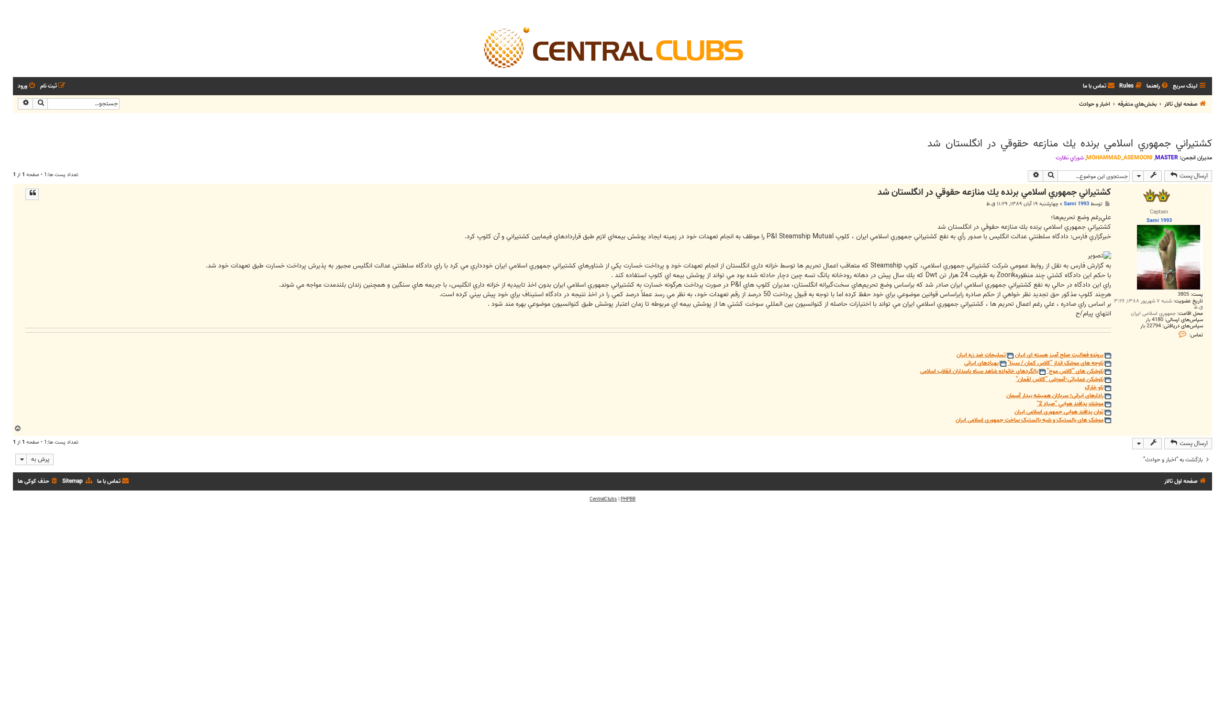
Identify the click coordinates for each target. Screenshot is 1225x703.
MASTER (1166, 157)
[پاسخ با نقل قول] (32, 194)
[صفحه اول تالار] (612, 47)
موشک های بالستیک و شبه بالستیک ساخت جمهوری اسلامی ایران (1029, 420)
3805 (1183, 294)
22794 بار (1150, 326)
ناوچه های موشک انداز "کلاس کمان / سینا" (1055, 363)
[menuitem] (1158, 86)
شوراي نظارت (1070, 158)
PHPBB (628, 499)
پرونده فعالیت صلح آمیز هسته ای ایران (1059, 355)
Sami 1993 (1076, 204)
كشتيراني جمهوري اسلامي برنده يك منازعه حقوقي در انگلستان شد (1069, 143)
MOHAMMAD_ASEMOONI (1119, 157)
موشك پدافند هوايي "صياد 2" (1070, 404)
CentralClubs (603, 499)
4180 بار (1154, 320)
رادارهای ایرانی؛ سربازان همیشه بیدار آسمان (1054, 396)
